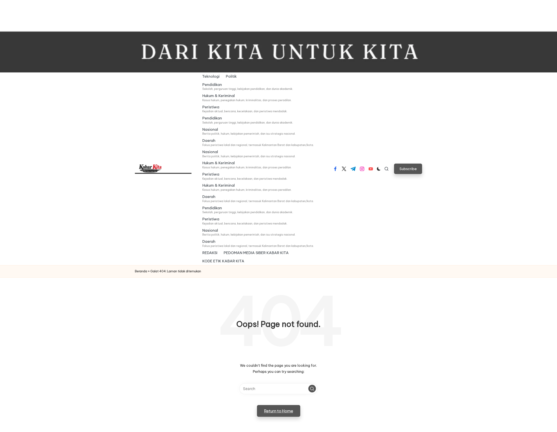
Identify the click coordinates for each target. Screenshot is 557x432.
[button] (408, 169)
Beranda (141, 271)
